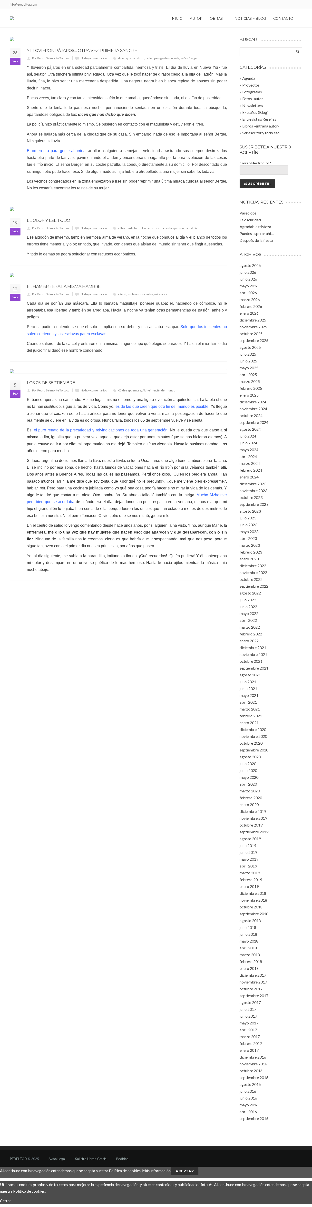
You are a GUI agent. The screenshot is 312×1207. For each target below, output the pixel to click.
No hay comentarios (94, 58)
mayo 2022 (249, 613)
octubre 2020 (251, 743)
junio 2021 (248, 688)
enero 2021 (249, 722)
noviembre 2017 (253, 982)
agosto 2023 (250, 511)
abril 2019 (248, 866)
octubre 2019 (251, 825)
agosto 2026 (250, 265)
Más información (156, 1170)
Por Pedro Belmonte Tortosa (50, 58)
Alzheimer (149, 390)
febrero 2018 (251, 961)
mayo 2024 (249, 449)
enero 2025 (249, 395)
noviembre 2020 (253, 736)
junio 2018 (248, 934)
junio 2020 (248, 770)
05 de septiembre (129, 390)
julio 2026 (248, 272)
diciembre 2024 (253, 401)
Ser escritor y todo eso (261, 132)
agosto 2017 (250, 1002)
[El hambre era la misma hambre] (118, 275)
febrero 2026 (251, 306)
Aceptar (185, 1171)
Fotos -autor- (253, 98)
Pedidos (122, 1159)
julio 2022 (248, 599)
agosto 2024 (250, 429)
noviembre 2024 (253, 408)
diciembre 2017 (253, 975)
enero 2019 (249, 886)
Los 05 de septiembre (51, 382)
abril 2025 (248, 374)
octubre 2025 (251, 333)
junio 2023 (248, 524)
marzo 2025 (250, 381)
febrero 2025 (251, 388)
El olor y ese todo (48, 220)
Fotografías (252, 91)
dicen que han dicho (131, 58)
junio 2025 (248, 361)
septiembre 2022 (254, 586)
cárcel (122, 294)
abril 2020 (248, 784)
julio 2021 (248, 681)
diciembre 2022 (253, 565)
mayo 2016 (249, 1104)
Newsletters (252, 105)
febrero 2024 (251, 470)
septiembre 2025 (254, 340)
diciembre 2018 (253, 893)
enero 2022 (249, 640)
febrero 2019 (251, 879)
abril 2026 (248, 292)
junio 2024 (248, 442)
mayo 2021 (249, 695)
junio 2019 (248, 852)
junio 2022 (248, 606)
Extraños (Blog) (255, 112)
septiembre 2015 (254, 1118)
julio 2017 (248, 1009)
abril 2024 (248, 456)
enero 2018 (249, 968)
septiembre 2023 (254, 504)
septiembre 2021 (254, 668)
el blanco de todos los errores (137, 228)
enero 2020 (249, 804)
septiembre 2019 (254, 831)
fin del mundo (166, 390)
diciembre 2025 (253, 320)
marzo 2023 (250, 545)
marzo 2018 (250, 954)
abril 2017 (248, 1029)
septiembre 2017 (254, 995)
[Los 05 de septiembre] (118, 371)
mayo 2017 (249, 1023)
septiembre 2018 (254, 913)
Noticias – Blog (250, 18)
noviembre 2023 (253, 490)
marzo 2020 (250, 790)
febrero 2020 (251, 797)
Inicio (177, 18)
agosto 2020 (250, 756)
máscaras (160, 294)
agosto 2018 (250, 920)
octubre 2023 (251, 497)
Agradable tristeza (255, 226)
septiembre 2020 (254, 750)
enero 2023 (249, 558)
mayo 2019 (249, 859)
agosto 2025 (250, 347)
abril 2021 (248, 702)
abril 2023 (248, 538)
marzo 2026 (250, 299)
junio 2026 (248, 279)
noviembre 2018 (253, 900)
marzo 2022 (250, 627)
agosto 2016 (250, 1084)
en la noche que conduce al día (177, 228)
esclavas (133, 294)
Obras (216, 18)
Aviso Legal (57, 1159)
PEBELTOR (18, 1159)
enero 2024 (249, 477)
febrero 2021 (251, 715)
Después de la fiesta (256, 240)
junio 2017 (248, 1016)
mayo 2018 (249, 941)
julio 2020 (248, 763)
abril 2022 (248, 620)
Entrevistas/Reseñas (259, 119)
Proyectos (251, 85)
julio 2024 (248, 436)
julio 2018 (248, 927)
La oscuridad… (252, 219)
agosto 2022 (250, 593)
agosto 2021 (250, 674)
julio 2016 (248, 1091)
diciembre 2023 (253, 483)
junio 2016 (248, 1098)
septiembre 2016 (254, 1077)
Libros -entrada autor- (260, 126)
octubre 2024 (251, 415)
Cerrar (5, 1200)
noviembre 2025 (253, 326)
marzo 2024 (250, 463)
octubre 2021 (251, 661)
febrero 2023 (251, 552)
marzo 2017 (250, 1036)
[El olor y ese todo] (118, 209)
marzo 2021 (250, 709)
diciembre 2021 (253, 647)
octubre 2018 (251, 907)
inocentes (146, 294)
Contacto (283, 18)
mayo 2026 (249, 285)
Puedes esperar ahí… (257, 233)
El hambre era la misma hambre (64, 286)
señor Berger (189, 58)
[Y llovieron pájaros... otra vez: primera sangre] (118, 39)
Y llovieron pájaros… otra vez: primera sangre (82, 50)
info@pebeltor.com (23, 4)
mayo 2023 (249, 531)
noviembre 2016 (253, 1063)
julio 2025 (248, 354)
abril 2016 (248, 1111)
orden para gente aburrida (162, 58)
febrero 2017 (251, 1043)
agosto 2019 (250, 838)
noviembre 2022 (253, 572)
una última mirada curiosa (176, 181)
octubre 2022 (251, 579)
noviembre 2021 (253, 654)
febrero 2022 (251, 634)
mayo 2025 (249, 367)
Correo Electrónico (255, 163)
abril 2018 (248, 947)
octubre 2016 (251, 1070)
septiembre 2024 (254, 422)
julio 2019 (248, 845)
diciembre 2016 (253, 1057)
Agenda (248, 78)
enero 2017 (249, 1050)
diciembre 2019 (253, 811)
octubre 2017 (251, 988)
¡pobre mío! (160, 516)
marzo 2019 (250, 872)
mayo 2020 (249, 777)
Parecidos (248, 213)
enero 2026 (249, 313)
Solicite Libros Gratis (91, 1159)
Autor (196, 18)
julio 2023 (248, 518)
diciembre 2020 (253, 729)
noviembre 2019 (253, 818)
